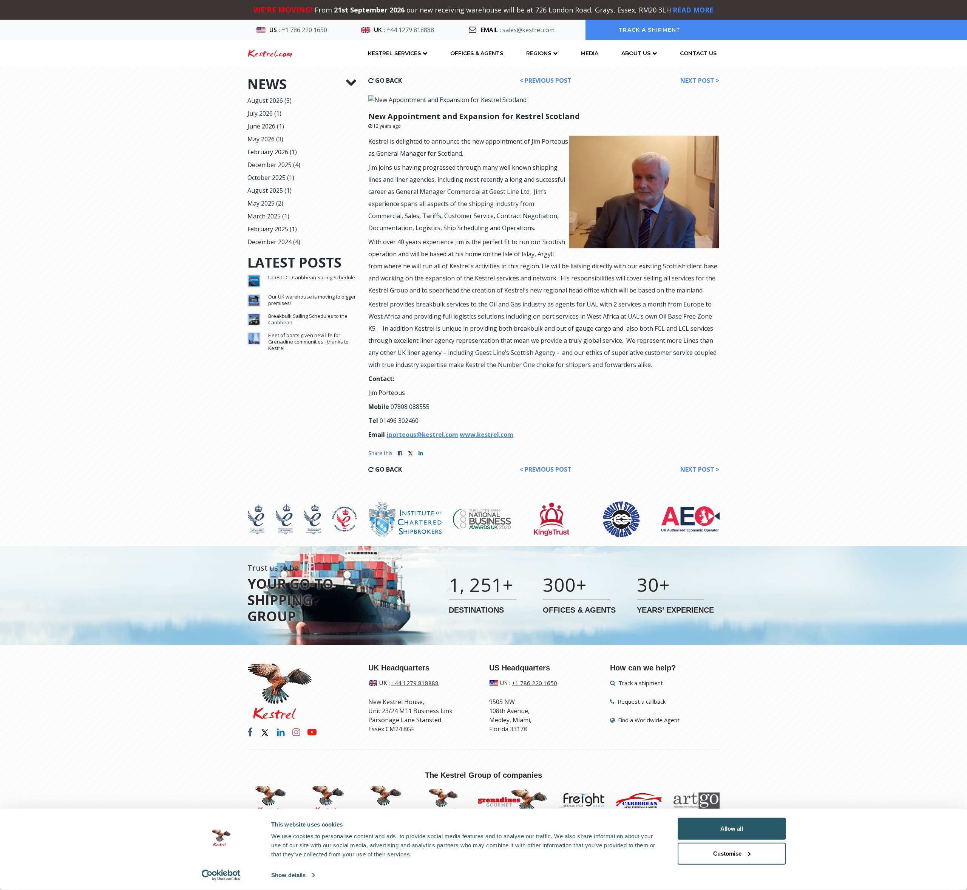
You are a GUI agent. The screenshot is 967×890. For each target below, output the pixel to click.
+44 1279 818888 (410, 30)
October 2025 (270, 177)
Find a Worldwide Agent (648, 720)
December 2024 (273, 242)
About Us (635, 53)
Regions (538, 53)
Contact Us (698, 53)
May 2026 (265, 139)
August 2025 (269, 190)
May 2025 (265, 203)
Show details (288, 875)
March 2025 (268, 216)
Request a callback (641, 701)
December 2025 (273, 165)
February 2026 (272, 152)
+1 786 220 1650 (304, 30)
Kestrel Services (394, 53)
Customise (727, 853)
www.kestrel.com (486, 434)
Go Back (388, 80)
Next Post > (700, 80)
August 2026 (269, 100)
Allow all (731, 828)
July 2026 (264, 113)
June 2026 (265, 126)
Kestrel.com (269, 53)
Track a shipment (649, 29)
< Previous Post (545, 80)
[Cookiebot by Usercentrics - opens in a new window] (221, 875)
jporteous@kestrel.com (422, 434)
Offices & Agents (476, 53)
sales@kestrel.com (528, 30)
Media (589, 53)
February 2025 (272, 229)
